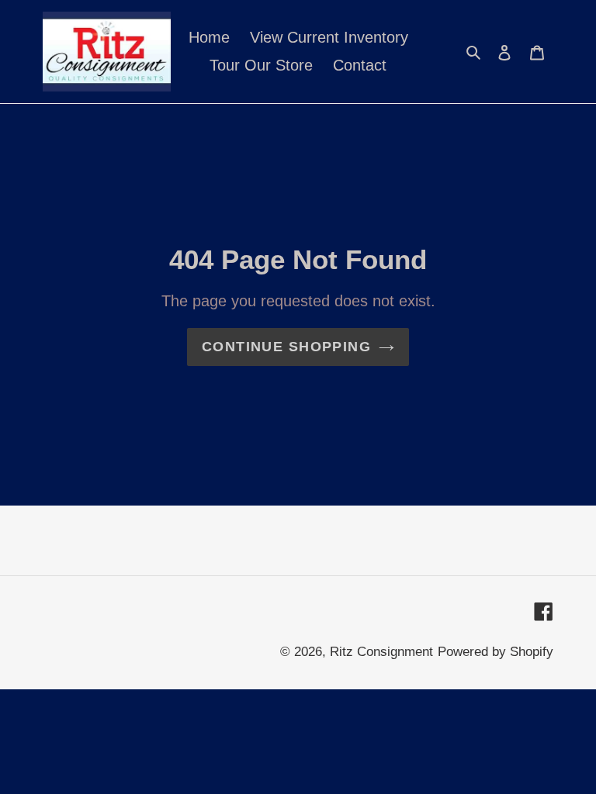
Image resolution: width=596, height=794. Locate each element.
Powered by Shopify (495, 651)
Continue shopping (286, 346)
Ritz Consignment (381, 651)
